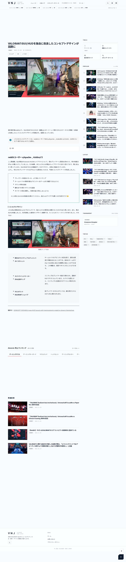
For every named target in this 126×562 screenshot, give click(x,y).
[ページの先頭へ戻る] (121, 551)
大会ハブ (42, 3)
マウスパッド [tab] (44, 354)
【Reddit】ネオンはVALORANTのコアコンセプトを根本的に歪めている (52, 430)
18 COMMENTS (27, 50)
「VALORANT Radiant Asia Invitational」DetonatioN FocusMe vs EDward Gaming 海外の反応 (52, 417)
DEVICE (102, 242)
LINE (18, 54)
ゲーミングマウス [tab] (15, 354)
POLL (92, 239)
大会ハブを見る (115, 213)
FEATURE (93, 242)
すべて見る (75, 348)
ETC (85, 239)
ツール (81, 3)
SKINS (86, 245)
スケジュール (112, 8)
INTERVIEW (95, 245)
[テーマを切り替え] (112, 3)
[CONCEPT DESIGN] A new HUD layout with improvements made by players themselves (44, 310)
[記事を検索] (107, 3)
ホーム (49, 536)
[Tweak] (121, 557)
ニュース (33, 3)
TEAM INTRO (100, 239)
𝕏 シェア (11, 54)
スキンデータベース (53, 3)
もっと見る (115, 66)
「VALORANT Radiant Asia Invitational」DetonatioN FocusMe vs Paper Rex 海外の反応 (54, 403)
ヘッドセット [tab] (55, 354)
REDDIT (10, 50)
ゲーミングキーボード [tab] (29, 354)
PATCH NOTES (112, 242)
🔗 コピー (24, 54)
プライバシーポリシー (54, 542)
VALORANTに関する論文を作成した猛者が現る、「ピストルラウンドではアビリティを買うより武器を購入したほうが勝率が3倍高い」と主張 (53, 445)
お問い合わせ (51, 539)
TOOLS (110, 239)
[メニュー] (116, 3)
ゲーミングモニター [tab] (68, 354)
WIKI (86, 242)
